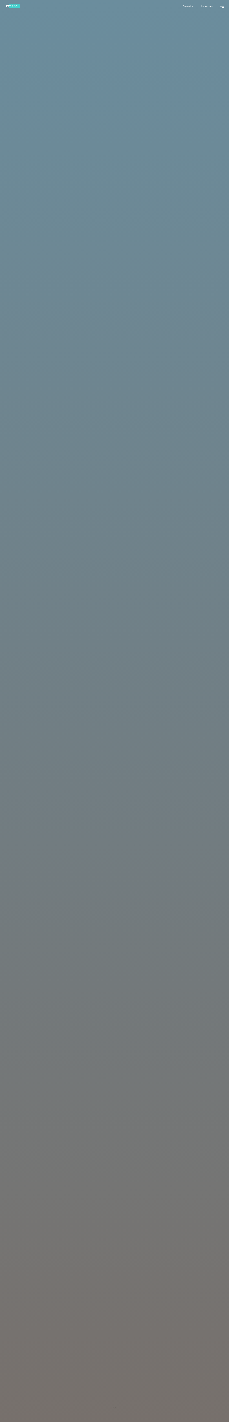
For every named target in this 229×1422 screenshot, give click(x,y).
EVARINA (12, 6)
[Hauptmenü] (221, 6)
